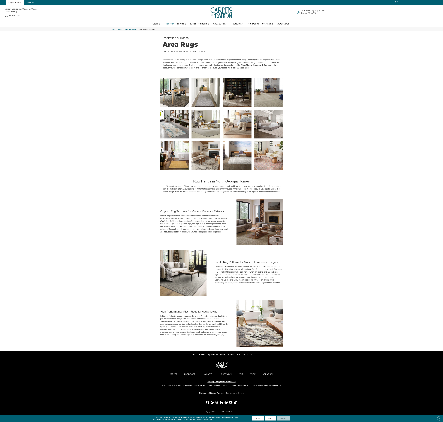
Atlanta (165, 385)
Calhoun (216, 385)
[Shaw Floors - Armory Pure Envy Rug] (237, 155)
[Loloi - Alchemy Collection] (174, 124)
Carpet (173, 374)
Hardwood (190, 374)
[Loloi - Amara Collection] (174, 92)
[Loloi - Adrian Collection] (268, 155)
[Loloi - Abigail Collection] (237, 92)
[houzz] (222, 402)
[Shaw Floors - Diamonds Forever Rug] (268, 124)
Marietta (171, 385)
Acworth (179, 385)
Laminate (207, 374)
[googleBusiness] (212, 402)
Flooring (120, 29)
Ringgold (251, 385)
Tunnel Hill (241, 385)
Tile (241, 374)
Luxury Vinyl (225, 374)
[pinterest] (226, 402)
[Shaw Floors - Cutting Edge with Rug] (268, 92)
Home (113, 29)
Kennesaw (187, 385)
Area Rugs (268, 374)
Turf (253, 374)
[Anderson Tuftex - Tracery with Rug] (237, 124)
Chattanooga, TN (274, 385)
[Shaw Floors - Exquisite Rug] (174, 155)
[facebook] (208, 402)
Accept (258, 418)
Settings (283, 418)
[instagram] (217, 402)
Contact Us (230, 393)
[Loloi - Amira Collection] (206, 155)
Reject (270, 418)
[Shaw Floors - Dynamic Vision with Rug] (206, 92)
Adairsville (207, 385)
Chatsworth (225, 385)
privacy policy (170, 419)
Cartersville (197, 385)
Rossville (259, 385)
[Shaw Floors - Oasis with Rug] (206, 124)
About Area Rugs (131, 29)
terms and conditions (188, 419)
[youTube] (231, 402)
